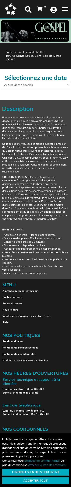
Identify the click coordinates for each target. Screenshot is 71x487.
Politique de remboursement (20, 347)
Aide (5, 322)
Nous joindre (10, 309)
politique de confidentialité (42, 460)
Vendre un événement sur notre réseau (26, 316)
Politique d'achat (13, 341)
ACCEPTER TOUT (35, 480)
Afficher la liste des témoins (47, 465)
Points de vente (12, 303)
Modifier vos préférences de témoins (25, 360)
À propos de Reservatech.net (20, 290)
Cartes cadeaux (12, 297)
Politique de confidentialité (19, 353)
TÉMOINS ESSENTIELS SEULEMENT (35, 472)
